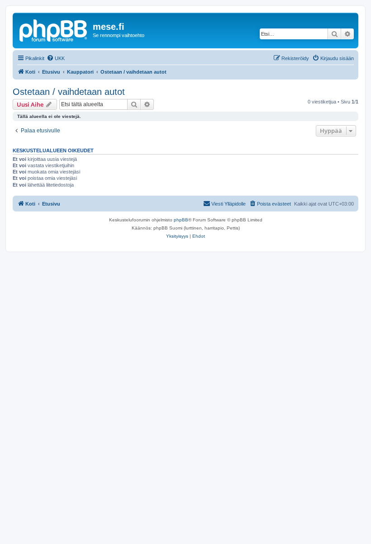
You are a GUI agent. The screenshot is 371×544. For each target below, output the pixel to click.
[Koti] (54, 29)
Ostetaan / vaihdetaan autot (69, 92)
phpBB (181, 219)
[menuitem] (56, 58)
